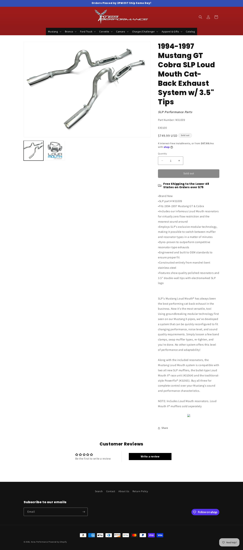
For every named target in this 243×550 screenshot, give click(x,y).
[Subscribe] (84, 512)
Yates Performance (39, 542)
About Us (123, 491)
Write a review (150, 456)
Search (99, 491)
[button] (54, 31)
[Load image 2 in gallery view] (55, 150)
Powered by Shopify (58, 542)
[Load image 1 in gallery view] (33, 150)
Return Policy (140, 491)
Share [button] (165, 427)
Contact (110, 491)
